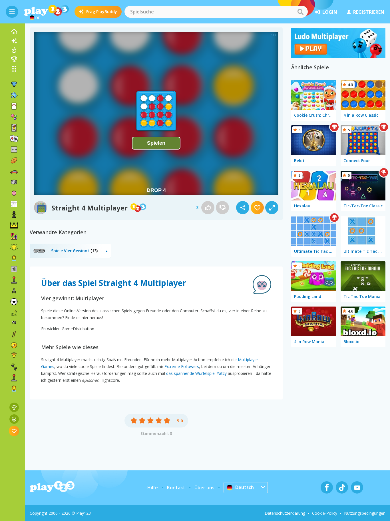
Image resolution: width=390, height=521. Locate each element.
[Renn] (14, 323)
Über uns (204, 487)
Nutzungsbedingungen (364, 513)
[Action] (14, 290)
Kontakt (176, 487)
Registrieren (368, 12)
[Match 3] (14, 84)
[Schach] (14, 214)
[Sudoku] (14, 203)
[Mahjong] (14, 106)
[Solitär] (14, 138)
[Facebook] (327, 487)
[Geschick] (14, 334)
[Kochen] (14, 356)
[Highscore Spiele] (14, 407)
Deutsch (244, 487)
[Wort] (14, 269)
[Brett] (14, 182)
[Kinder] (14, 258)
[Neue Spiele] (14, 41)
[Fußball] (14, 301)
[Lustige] (14, 247)
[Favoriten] (14, 431)
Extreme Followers (181, 366)
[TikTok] (342, 487)
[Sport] (14, 160)
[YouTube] (357, 487)
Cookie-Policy (324, 513)
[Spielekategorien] (14, 68)
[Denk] (14, 193)
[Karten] (14, 127)
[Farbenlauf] (338, 56)
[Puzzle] (14, 95)
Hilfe (152, 487)
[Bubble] (14, 117)
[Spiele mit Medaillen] (14, 419)
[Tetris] (14, 236)
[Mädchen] (14, 388)
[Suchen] (300, 12)
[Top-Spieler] (14, 59)
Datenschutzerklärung (285, 513)
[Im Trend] (14, 50)
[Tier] (14, 366)
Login (329, 12)
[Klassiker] (14, 312)
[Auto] (14, 171)
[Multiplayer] (14, 377)
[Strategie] (14, 225)
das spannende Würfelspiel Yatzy (196, 373)
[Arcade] (14, 280)
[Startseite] (14, 32)
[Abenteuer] (14, 345)
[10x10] (14, 149)
